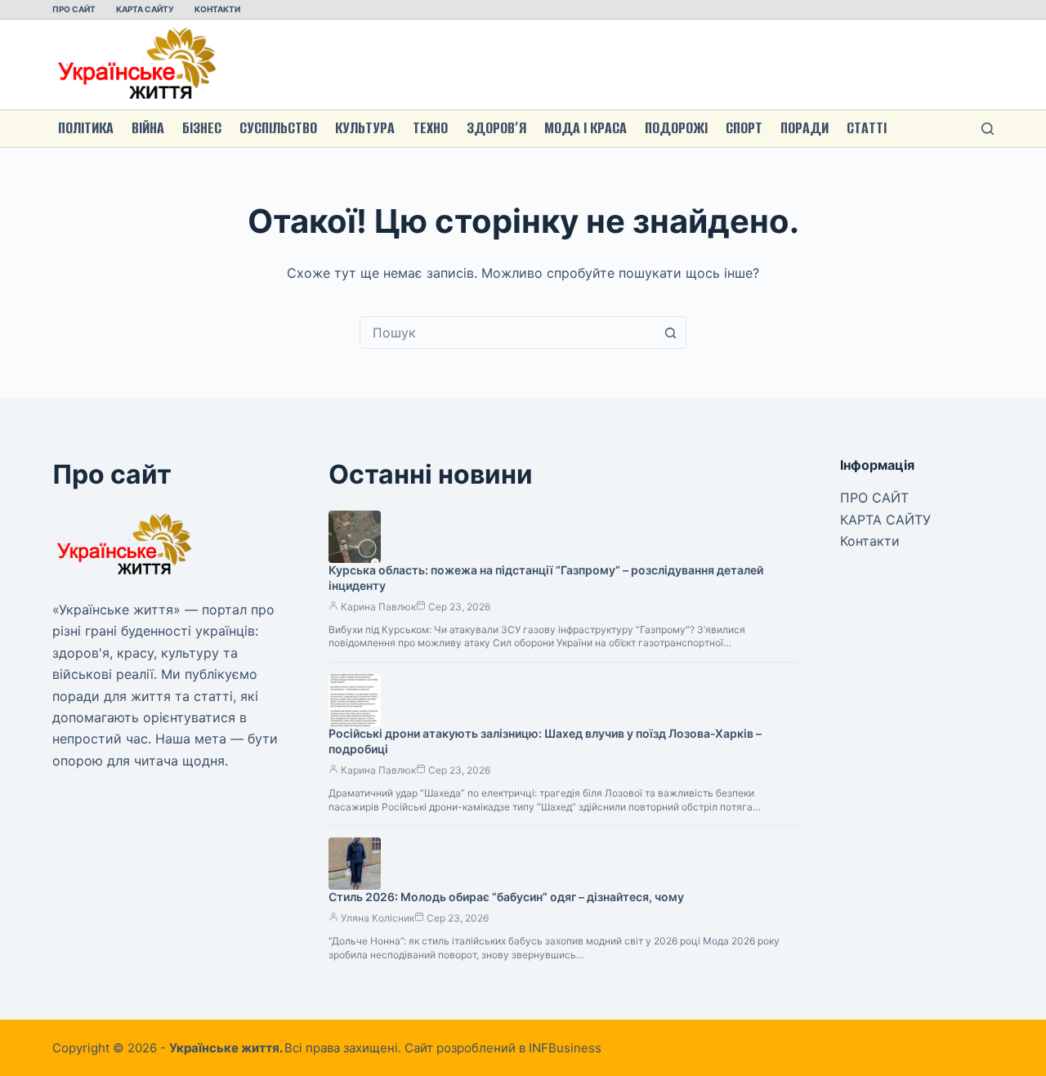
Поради (804, 128)
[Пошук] (987, 129)
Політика (86, 128)
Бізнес (201, 128)
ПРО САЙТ (74, 9)
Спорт (744, 128)
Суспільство (278, 128)
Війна (148, 128)
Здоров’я (496, 128)
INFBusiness (565, 1048)
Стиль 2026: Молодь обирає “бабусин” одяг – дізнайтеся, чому (506, 897)
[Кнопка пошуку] (670, 332)
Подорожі (676, 128)
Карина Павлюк (378, 607)
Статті (867, 128)
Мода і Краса (585, 128)
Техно (430, 128)
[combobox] (507, 332)
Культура (365, 128)
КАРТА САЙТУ (145, 9)
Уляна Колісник (377, 918)
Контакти (217, 9)
